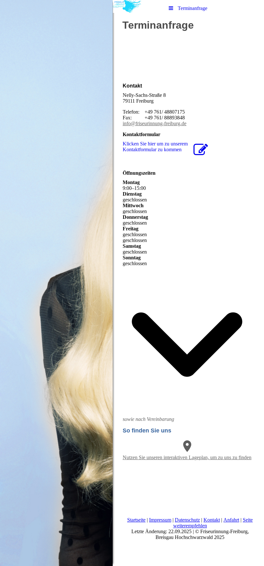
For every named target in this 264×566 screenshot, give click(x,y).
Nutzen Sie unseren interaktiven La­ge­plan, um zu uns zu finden (187, 457)
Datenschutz (187, 520)
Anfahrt (231, 520)
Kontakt (211, 520)
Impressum (160, 520)
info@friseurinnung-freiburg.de (154, 123)
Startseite (136, 520)
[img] (56, 283)
